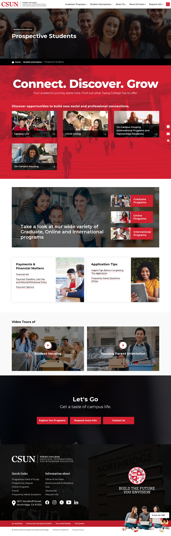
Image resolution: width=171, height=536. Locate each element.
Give (47, 487)
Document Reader (63, 523)
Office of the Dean (54, 479)
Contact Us (118, 420)
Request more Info (85, 420)
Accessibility (17, 523)
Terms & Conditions (60, 530)
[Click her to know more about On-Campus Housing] (53, 166)
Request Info (155, 4)
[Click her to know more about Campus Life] (53, 134)
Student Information (100, 4)
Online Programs (20, 487)
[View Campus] (168, 140)
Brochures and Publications (59, 483)
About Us (120, 4)
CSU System (79, 523)
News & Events (136, 4)
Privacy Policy (78, 530)
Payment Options (25, 287)
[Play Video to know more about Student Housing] (47, 345)
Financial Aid (22, 274)
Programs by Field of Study (25, 479)
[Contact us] (168, 134)
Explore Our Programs (52, 420)
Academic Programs (75, 4)
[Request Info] (168, 126)
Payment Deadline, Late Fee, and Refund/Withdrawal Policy (31, 280)
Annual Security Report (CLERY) (39, 523)
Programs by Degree (22, 483)
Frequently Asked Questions (26, 494)
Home (18, 62)
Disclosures (51, 491)
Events (15, 491)
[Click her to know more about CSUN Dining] (104, 134)
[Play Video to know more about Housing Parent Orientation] (123, 345)
